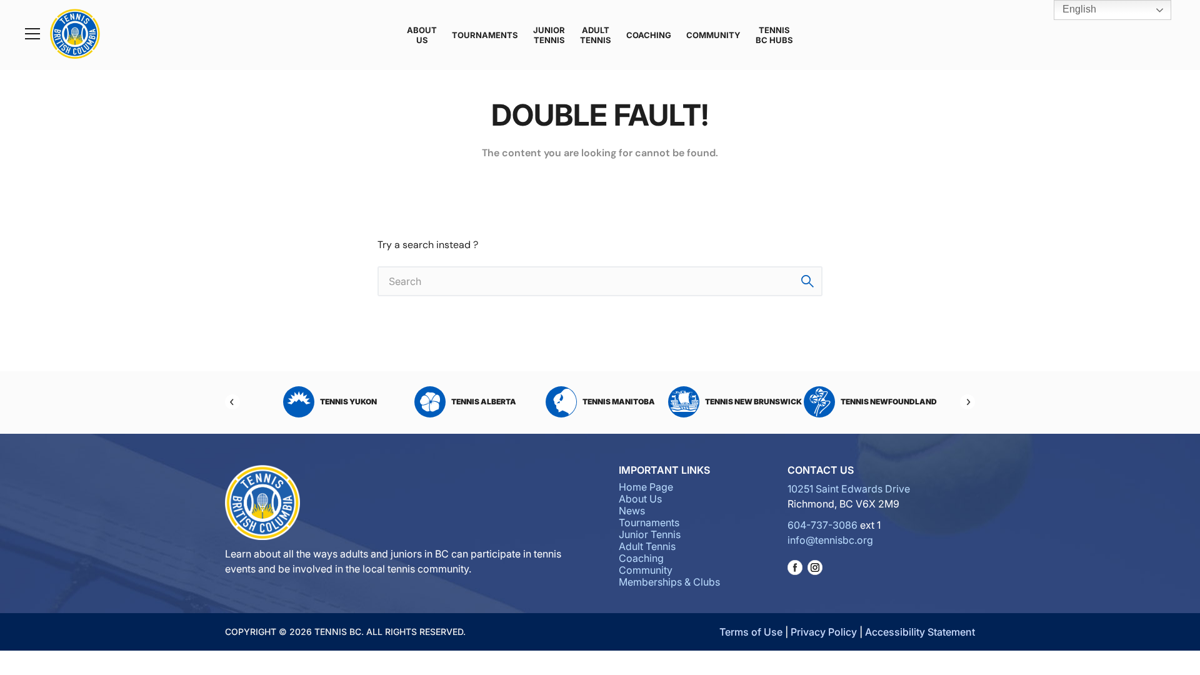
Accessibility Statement (920, 632)
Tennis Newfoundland (889, 401)
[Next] (967, 401)
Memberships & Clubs (669, 582)
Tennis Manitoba (618, 401)
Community (713, 35)
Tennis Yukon (348, 401)
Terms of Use (750, 632)
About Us (422, 35)
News (632, 510)
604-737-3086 (823, 525)
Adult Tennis (595, 35)
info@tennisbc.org (830, 540)
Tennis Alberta (483, 401)
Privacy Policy (824, 632)
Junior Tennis (549, 35)
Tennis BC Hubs (774, 35)
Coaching (648, 35)
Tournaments (485, 35)
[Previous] (232, 401)
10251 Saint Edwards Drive (849, 488)
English (1078, 9)
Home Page (646, 487)
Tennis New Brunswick (753, 401)
